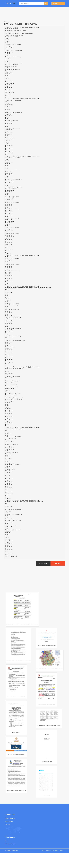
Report (58, 563)
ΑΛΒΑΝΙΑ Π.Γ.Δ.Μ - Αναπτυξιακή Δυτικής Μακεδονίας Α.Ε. (50, 668)
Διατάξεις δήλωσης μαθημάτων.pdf (16, 754)
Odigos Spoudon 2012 (47, 761)
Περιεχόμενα (47, 795)
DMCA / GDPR (54, 850)
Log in (6, 841)
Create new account (10, 844)
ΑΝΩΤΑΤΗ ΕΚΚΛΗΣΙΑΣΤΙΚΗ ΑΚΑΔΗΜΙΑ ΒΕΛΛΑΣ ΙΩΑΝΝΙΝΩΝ (49, 725)
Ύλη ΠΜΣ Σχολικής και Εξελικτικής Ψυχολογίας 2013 (18, 660)
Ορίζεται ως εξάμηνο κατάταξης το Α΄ (16, 696)
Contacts (7, 824)
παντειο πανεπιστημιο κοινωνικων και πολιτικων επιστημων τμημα (22, 624)
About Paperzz (9, 821)
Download (43, 563)
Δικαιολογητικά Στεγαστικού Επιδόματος (16, 790)
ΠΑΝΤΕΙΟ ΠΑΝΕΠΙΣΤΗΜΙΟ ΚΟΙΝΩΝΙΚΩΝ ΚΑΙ (47, 645)
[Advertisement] (34, 14)
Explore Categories (10, 818)
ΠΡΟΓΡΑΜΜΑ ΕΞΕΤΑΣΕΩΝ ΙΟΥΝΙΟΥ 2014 (46, 704)
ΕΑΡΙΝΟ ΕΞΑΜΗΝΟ (16, 732)
